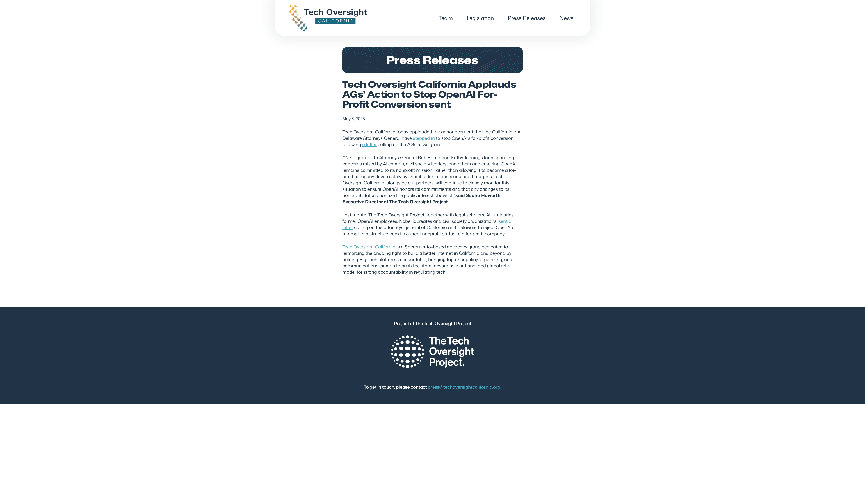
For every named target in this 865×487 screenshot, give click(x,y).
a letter (369, 144)
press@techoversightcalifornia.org (464, 387)
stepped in (424, 138)
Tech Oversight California (368, 247)
